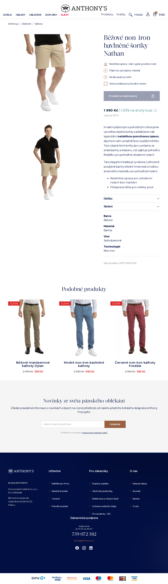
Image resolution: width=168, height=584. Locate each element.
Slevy (65, 14)
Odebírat (115, 424)
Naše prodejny (140, 483)
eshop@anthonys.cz (84, 540)
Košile (7, 14)
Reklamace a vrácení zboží (105, 498)
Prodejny (107, 14)
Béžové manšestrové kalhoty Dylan (33, 364)
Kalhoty (39, 23)
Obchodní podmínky (102, 491)
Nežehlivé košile (60, 491)
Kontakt (137, 491)
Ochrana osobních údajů (104, 506)
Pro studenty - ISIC (101, 514)
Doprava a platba (100, 483)
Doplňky (51, 14)
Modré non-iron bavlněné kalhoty (84, 364)
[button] (132, 199)
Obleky (20, 14)
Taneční (56, 498)
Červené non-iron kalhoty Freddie (135, 364)
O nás (135, 506)
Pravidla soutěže (60, 506)
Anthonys (13, 23)
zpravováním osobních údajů (94, 432)
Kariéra (136, 498)
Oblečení (35, 14)
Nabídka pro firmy (60, 483)
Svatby (121, 14)
